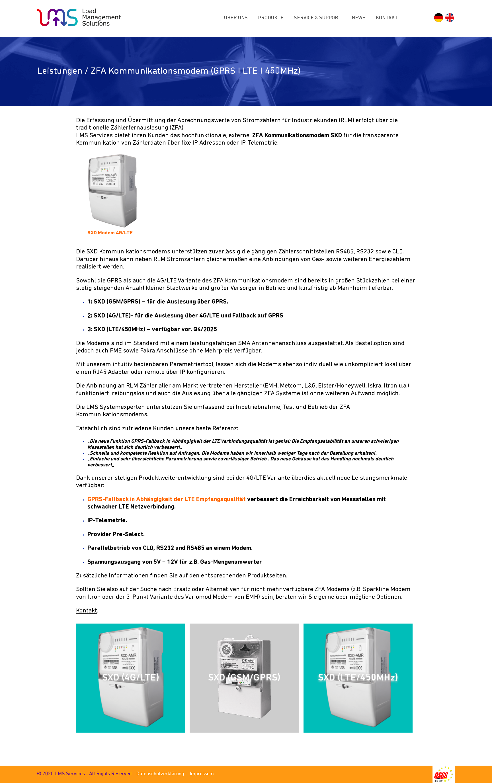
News (359, 18)
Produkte (271, 18)
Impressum (202, 774)
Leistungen (59, 71)
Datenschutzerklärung (160, 774)
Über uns (236, 18)
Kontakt (387, 18)
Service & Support (317, 18)
